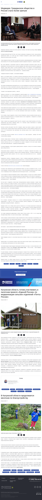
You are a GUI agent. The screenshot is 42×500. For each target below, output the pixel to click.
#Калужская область (5, 389)
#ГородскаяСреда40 (35, 470)
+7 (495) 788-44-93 (35, 479)
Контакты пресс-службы (13, 481)
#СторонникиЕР (28, 391)
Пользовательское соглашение (5, 494)
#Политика (35, 263)
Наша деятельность (6, 4)
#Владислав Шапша (20, 389)
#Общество (30, 263)
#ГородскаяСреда (26, 470)
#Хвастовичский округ (21, 472)
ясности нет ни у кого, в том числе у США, (15, 165)
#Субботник (20, 470)
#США (12, 263)
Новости (11, 4)
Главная (2, 4)
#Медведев (6, 263)
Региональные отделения (21, 479)
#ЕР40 (12, 389)
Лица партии (12, 478)
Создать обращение (20, 274)
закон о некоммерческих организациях (34, 94)
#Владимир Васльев (36, 389)
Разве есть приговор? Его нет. (20, 134)
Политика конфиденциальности (5, 495)
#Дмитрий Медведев (28, 389)
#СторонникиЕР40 (21, 391)
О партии (3, 478)
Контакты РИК (4, 480)
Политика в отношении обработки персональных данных (9, 496)
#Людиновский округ (30, 472)
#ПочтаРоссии (14, 391)
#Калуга (37, 472)
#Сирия (18, 263)
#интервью (23, 263)
